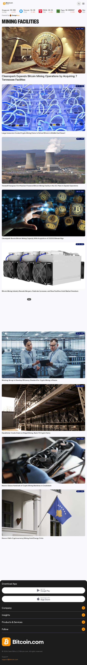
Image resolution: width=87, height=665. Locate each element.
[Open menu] (83, 3)
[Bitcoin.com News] (8, 3)
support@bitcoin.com (10, 659)
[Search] (79, 3)
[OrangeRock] (14, 15)
